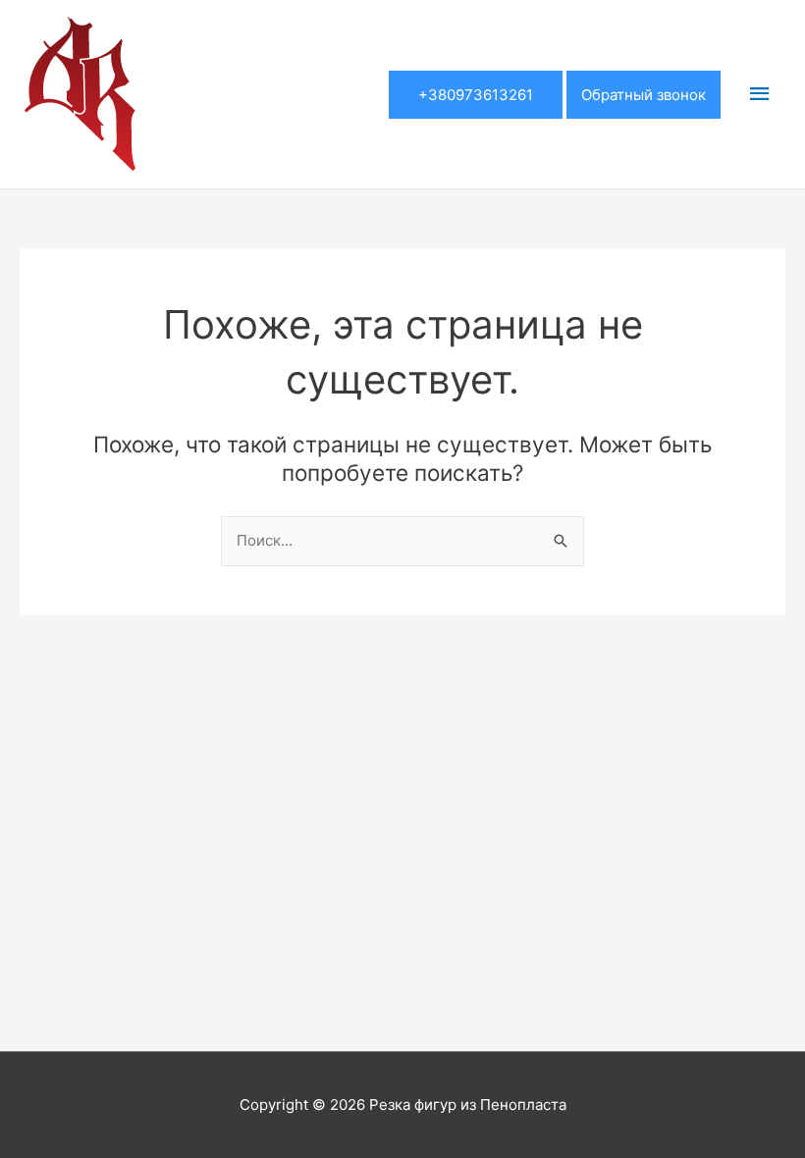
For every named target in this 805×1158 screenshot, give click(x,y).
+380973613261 (475, 94)
